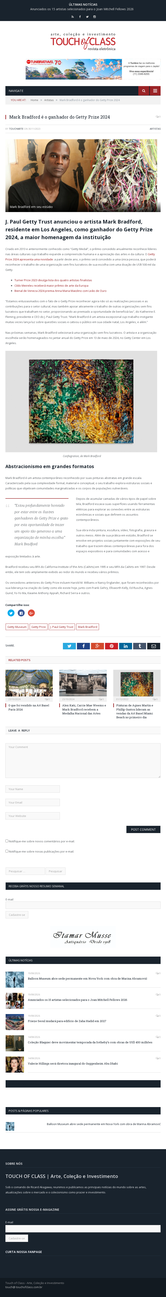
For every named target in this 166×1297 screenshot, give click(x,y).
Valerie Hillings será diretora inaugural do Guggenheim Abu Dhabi (73, 1063)
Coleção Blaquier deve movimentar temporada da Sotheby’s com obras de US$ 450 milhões (90, 1042)
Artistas (155, 128)
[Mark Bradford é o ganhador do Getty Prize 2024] (83, 176)
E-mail (9, 899)
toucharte (16, 128)
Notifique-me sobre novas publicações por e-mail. (41, 851)
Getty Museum (17, 627)
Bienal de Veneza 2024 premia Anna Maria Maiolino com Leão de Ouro (60, 291)
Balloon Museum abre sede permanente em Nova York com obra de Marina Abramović (87, 978)
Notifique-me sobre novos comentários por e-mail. (42, 841)
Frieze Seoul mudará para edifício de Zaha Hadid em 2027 (67, 1021)
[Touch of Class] (83, 40)
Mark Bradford (87, 627)
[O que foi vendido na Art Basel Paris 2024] (29, 685)
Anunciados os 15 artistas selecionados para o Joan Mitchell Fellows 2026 (82, 9)
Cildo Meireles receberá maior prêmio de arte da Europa (51, 285)
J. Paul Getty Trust (61, 627)
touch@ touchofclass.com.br (23, 1287)
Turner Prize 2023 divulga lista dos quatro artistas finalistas (53, 280)
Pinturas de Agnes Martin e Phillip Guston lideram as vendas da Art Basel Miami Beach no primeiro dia (134, 711)
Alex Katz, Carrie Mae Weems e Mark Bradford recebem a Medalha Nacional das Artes (84, 709)
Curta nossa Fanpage (24, 1084)
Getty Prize (38, 627)
